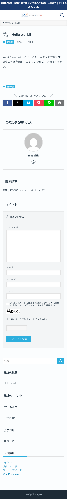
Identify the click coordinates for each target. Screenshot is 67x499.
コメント (12, 227)
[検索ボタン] (62, 15)
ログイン (7, 462)
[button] (7, 103)
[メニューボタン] (5, 15)
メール (11, 279)
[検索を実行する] (60, 361)
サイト (9, 291)
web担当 (33, 155)
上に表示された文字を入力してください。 (27, 319)
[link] (33, 162)
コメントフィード (12, 470)
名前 (10, 267)
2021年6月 (12, 418)
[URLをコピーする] (59, 103)
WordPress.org (11, 474)
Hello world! (10, 383)
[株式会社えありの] (33, 15)
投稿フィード (10, 466)
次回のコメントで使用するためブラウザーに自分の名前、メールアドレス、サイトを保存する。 (34, 303)
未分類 (10, 42)
